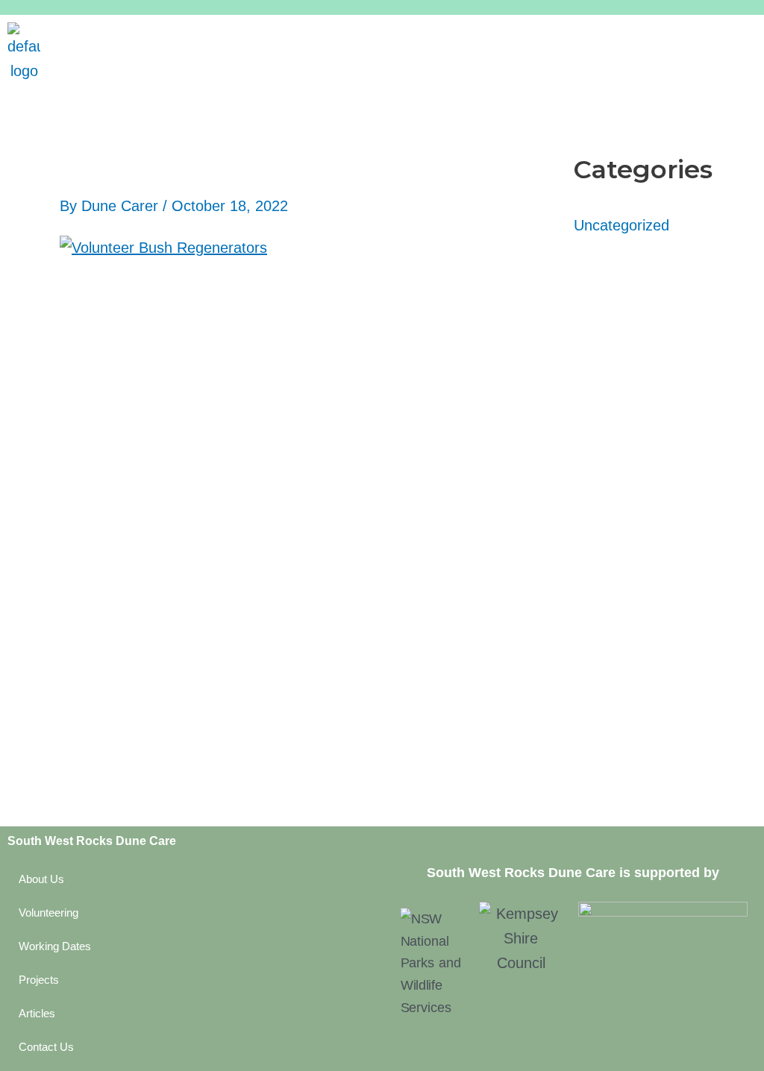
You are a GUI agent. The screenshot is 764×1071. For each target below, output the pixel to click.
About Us (41, 879)
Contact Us (46, 1046)
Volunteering (48, 912)
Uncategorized (621, 225)
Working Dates (55, 946)
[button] (406, 37)
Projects (39, 979)
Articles (37, 1013)
